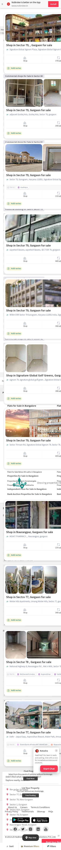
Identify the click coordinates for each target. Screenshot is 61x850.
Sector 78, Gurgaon (19, 814)
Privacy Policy (11, 811)
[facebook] (15, 829)
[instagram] (30, 829)
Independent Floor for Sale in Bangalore (27, 489)
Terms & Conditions (40, 807)
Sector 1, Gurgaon (18, 804)
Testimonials (27, 811)
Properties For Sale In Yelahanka (20, 485)
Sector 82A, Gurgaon (19, 809)
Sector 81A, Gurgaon (19, 829)
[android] (21, 820)
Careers (23, 807)
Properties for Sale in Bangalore (22, 475)
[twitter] (23, 829)
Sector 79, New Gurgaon (21, 799)
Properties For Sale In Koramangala (21, 481)
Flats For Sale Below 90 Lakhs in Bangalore (24, 472)
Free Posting (30, 795)
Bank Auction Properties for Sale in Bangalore (29, 494)
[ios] (40, 820)
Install (53, 4)
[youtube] (46, 829)
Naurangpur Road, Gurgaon (23, 824)
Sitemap (41, 811)
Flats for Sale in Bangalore (21, 405)
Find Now (30, 778)
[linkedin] (38, 829)
